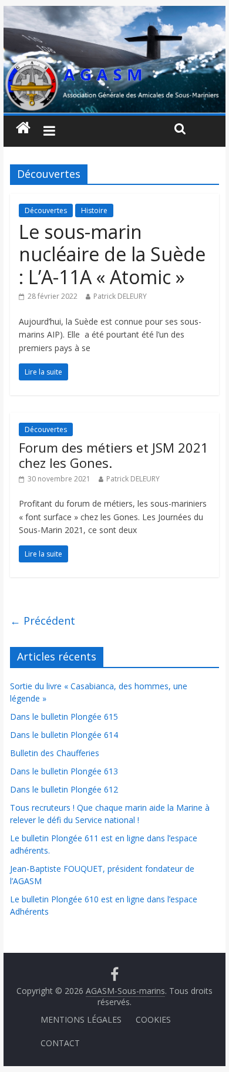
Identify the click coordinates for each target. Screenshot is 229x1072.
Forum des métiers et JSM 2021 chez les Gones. (113, 455)
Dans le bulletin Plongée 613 (64, 771)
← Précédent (42, 620)
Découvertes (46, 210)
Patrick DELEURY (120, 296)
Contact (60, 1043)
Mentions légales (81, 1019)
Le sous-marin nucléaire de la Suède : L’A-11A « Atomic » (112, 254)
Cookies (153, 1019)
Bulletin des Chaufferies (54, 753)
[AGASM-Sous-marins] (114, 12)
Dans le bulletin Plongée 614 (64, 734)
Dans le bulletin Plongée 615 (64, 716)
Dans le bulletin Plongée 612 (64, 789)
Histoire (94, 210)
